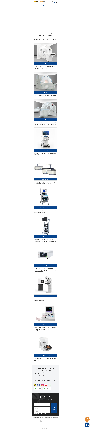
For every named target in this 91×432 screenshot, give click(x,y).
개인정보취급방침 (42, 423)
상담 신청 (53, 408)
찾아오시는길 (51, 423)
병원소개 (38, 423)
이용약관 (47, 423)
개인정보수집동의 (40, 413)
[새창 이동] (36, 417)
